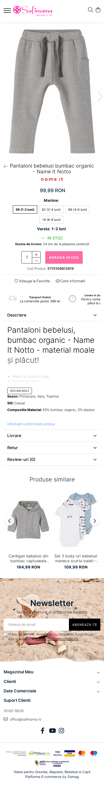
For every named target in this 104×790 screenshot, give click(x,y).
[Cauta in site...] (90, 10)
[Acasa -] (32, 11)
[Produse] (8, 12)
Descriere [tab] (16, 315)
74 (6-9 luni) (51, 220)
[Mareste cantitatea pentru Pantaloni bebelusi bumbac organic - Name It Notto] (36, 254)
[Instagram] (61, 731)
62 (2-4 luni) (51, 209)
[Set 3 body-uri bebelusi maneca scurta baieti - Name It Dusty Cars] (75, 519)
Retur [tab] (12, 447)
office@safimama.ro (25, 719)
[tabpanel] (52, 91)
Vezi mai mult (19, 390)
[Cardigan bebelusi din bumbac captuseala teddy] (28, 519)
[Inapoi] (3, 166)
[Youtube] (52, 731)
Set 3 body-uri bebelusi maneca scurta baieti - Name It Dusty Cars (75, 558)
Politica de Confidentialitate (56, 639)
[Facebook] (42, 731)
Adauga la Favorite (34, 281)
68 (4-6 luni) (77, 209)
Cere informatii (72, 281)
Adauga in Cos (64, 257)
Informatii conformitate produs (31, 424)
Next (100, 96)
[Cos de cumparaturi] (97, 10)
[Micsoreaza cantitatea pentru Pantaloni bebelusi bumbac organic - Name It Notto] (36, 260)
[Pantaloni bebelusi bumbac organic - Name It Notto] (52, 91)
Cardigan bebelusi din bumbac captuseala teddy (28, 558)
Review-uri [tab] (21, 459)
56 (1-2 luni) (25, 209)
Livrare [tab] (14, 435)
